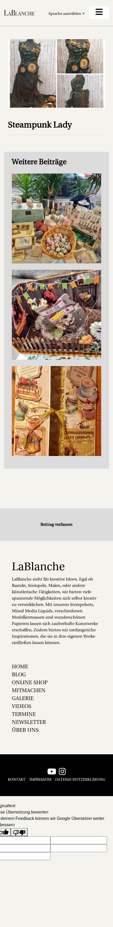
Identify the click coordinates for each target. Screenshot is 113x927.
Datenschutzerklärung (80, 780)
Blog (19, 675)
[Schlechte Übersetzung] (19, 832)
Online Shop (30, 683)
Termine (24, 714)
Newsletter (29, 722)
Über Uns (25, 730)
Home (20, 667)
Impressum (40, 780)
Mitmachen (28, 690)
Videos (21, 706)
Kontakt (16, 780)
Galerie (23, 698)
